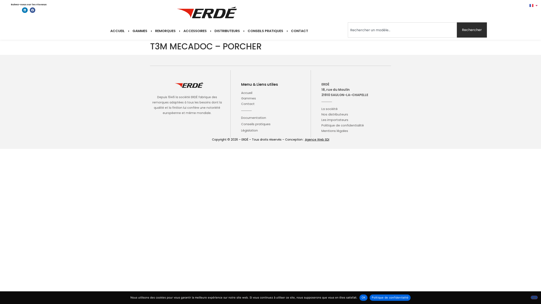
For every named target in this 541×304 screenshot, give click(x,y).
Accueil (117, 31)
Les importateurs (334, 120)
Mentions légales (334, 131)
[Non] (534, 297)
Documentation (253, 118)
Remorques (165, 31)
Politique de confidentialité (342, 125)
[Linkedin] (24, 10)
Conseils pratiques (265, 31)
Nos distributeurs (334, 114)
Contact (299, 31)
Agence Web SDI (317, 139)
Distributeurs (227, 31)
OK (364, 297)
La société (329, 109)
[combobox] (402, 30)
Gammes (140, 31)
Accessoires (195, 31)
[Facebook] (32, 10)
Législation (249, 130)
